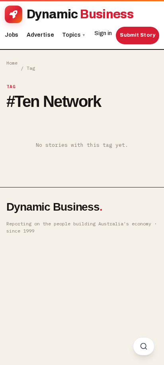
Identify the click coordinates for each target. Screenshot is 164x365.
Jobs (12, 35)
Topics (73, 35)
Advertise (40, 35)
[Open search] (143, 346)
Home (12, 63)
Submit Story (137, 35)
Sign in (103, 33)
